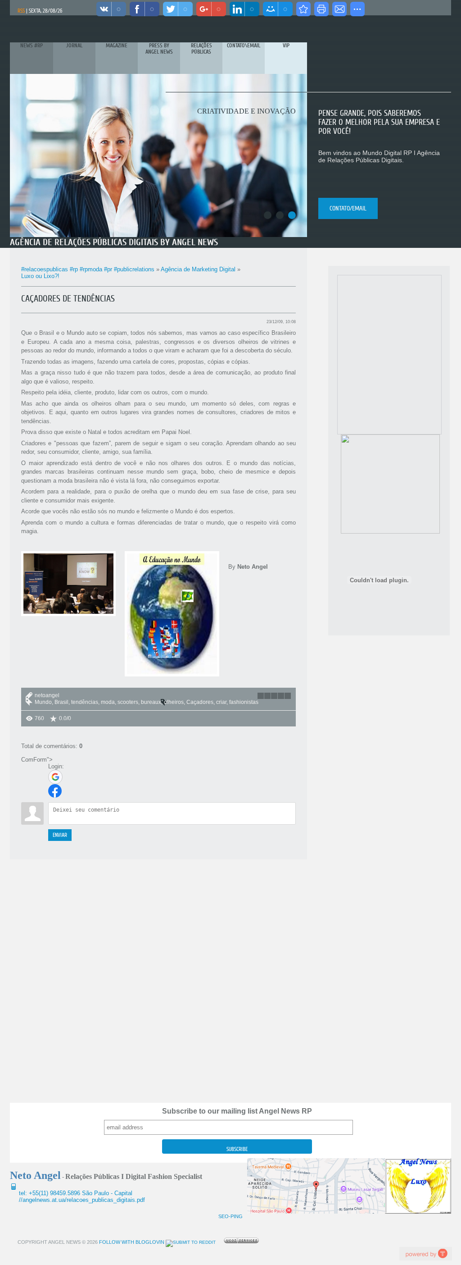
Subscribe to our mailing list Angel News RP (237, 1111)
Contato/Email (348, 208)
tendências (84, 702)
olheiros (174, 702)
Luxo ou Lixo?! (40, 276)
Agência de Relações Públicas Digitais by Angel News (114, 242)
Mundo (43, 702)
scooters (128, 702)
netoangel (47, 695)
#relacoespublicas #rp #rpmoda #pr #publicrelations (87, 269)
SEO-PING (230, 1216)
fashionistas (243, 702)
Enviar (60, 835)
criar (221, 702)
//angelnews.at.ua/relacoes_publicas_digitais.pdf (82, 1199)
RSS (21, 11)
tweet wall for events (425, 1253)
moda (108, 702)
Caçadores (199, 702)
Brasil (61, 702)
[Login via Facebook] (55, 791)
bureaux (151, 702)
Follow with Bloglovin (131, 1242)
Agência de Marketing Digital (198, 269)
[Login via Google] (55, 777)
